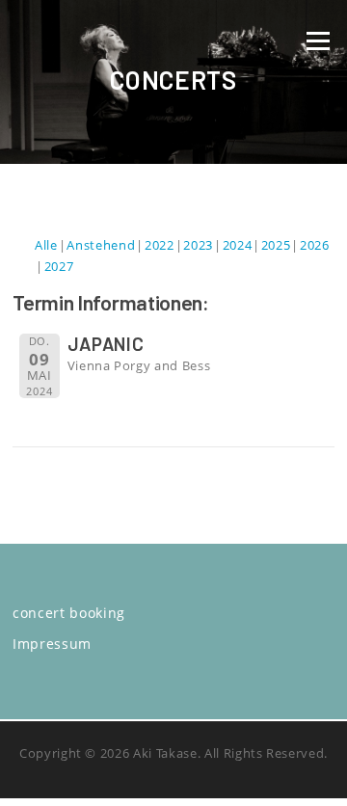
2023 (198, 245)
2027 (59, 266)
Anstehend (101, 245)
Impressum (52, 643)
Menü (317, 40)
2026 (315, 245)
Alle (46, 245)
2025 (276, 245)
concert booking (69, 613)
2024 (238, 245)
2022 (159, 245)
